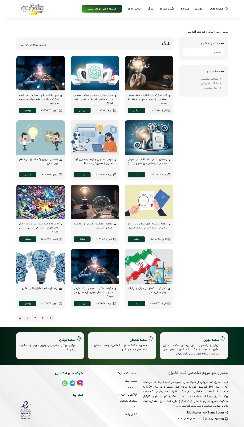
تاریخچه (132, 387)
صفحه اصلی (216, 8)
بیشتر (136, 110)
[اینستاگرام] (80, 383)
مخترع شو (222, 31)
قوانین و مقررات (128, 394)
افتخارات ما (167, 8)
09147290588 (201, 419)
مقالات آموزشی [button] (209, 83)
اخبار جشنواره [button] (210, 88)
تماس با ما (134, 8)
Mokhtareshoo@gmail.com (205, 412)
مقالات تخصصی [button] (209, 79)
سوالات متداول (128, 400)
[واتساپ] (65, 383)
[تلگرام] (72, 383)
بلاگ (150, 8)
